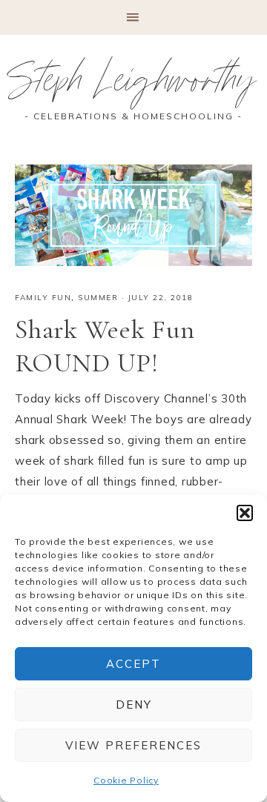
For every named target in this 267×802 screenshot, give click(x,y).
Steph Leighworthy (134, 85)
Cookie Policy (126, 780)
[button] (244, 513)
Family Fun (43, 297)
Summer (98, 297)
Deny (134, 704)
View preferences (133, 745)
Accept (133, 664)
